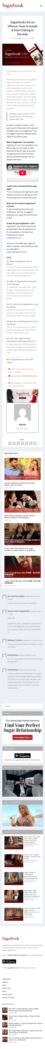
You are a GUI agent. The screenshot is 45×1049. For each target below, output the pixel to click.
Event (4, 991)
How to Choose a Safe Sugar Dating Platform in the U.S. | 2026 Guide (25, 1039)
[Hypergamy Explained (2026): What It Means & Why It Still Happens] (22, 502)
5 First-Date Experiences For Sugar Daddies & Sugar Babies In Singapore (19, 549)
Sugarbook (6, 979)
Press (4, 985)
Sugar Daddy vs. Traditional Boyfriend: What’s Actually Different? (26, 1024)
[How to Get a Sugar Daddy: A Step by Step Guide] (5, 1017)
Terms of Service (8, 998)
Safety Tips (6, 988)
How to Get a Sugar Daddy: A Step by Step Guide (24, 1017)
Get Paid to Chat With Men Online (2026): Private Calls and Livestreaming (24, 1010)
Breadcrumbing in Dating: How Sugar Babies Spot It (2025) (19, 484)
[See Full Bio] (27, 428)
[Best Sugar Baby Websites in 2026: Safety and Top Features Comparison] (5, 1032)
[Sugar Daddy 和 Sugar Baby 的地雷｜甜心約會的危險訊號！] (22, 567)
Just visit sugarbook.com (18, 327)
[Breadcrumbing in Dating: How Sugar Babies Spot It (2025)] (22, 469)
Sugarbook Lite (12, 85)
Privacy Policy (7, 994)
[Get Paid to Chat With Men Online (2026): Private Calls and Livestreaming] (5, 1010)
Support (5, 982)
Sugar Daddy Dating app (17, 955)
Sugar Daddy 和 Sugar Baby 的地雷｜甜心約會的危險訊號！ (22, 582)
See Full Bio (21, 428)
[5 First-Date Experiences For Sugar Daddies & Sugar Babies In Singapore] (22, 534)
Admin (20, 38)
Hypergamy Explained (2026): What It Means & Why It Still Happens (20, 517)
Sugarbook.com (13, 968)
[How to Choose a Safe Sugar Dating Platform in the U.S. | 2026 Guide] (5, 1039)
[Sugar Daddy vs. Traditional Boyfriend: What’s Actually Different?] (5, 1024)
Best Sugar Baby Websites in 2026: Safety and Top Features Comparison (25, 1032)
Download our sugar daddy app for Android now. (22, 760)
